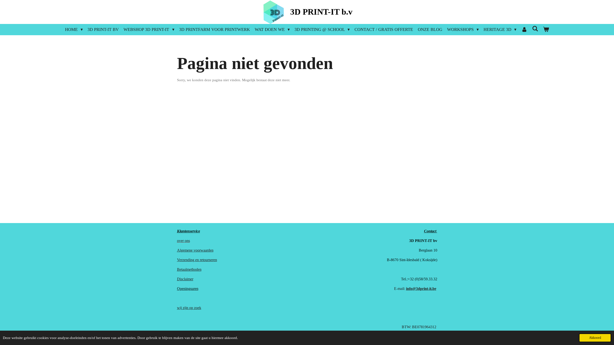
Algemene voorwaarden (195, 250)
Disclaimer (185, 279)
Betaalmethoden (189, 269)
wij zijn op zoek (189, 308)
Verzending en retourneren (197, 260)
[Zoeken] (535, 29)
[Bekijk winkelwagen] (546, 29)
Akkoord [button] (595, 337)
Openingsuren (187, 289)
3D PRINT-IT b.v (321, 12)
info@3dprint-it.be (421, 289)
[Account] (524, 29)
